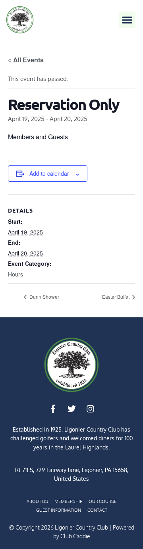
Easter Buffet (116, 296)
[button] (127, 20)
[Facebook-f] (52, 409)
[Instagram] (90, 409)
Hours (15, 274)
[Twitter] (71, 409)
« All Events (26, 59)
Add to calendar (49, 173)
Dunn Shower (43, 296)
